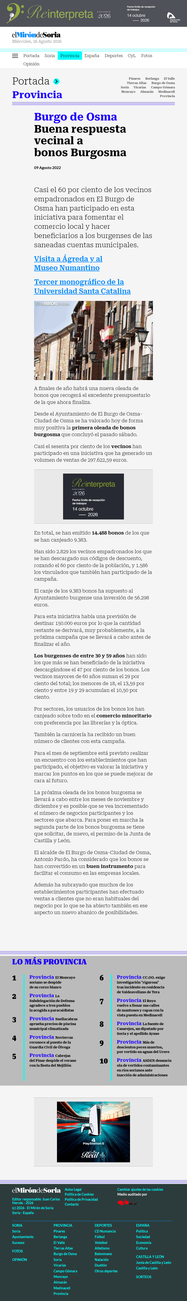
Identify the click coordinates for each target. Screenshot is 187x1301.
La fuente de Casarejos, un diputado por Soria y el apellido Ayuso (140, 1029)
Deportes (114, 55)
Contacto (72, 1204)
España (91, 55)
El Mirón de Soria (52, 34)
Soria (50, 55)
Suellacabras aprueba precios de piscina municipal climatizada (53, 1024)
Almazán (146, 92)
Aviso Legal (73, 1189)
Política (142, 1231)
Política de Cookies (79, 1194)
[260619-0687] (93, 496)
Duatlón (101, 1265)
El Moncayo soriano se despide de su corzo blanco (52, 982)
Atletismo (102, 1248)
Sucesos (18, 1243)
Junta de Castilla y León (153, 1262)
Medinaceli (166, 92)
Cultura (142, 1248)
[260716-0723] (93, 1131)
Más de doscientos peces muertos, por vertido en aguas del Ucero (143, 1047)
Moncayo (128, 92)
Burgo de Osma (163, 83)
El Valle (169, 78)
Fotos (146, 55)
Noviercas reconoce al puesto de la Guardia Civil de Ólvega (51, 1042)
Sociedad (143, 1237)
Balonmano (103, 1254)
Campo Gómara (163, 87)
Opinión (31, 63)
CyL (132, 55)
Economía (143, 1243)
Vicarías (140, 87)
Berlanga (152, 78)
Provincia (69, 55)
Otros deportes (106, 1271)
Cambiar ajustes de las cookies (140, 1189)
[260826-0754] (93, 13)
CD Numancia (105, 1231)
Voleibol (101, 1243)
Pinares (134, 78)
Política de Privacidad (81, 1199)
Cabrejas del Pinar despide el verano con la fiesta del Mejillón (52, 1060)
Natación (102, 1260)
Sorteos (143, 1277)
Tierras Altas (137, 83)
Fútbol (100, 1237)
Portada (31, 55)
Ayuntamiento (23, 1237)
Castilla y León (150, 1257)
